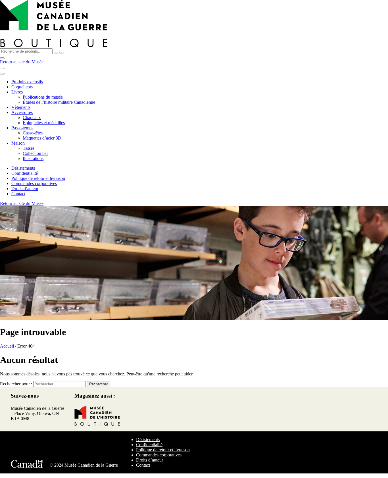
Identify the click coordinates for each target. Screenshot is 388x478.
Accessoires (22, 112)
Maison (18, 143)
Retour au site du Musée (21, 61)
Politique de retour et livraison (38, 178)
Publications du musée (43, 97)
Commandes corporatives (34, 183)
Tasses (28, 148)
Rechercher (98, 384)
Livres (17, 92)
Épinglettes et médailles (44, 122)
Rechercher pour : (16, 383)
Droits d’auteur (24, 188)
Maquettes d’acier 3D (42, 138)
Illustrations (33, 158)
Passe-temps (22, 127)
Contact (18, 193)
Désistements (23, 168)
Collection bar (35, 153)
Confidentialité (24, 173)
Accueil (7, 346)
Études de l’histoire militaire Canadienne (59, 102)
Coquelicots (22, 86)
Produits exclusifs (27, 81)
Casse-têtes (33, 132)
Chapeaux (32, 117)
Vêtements (20, 107)
